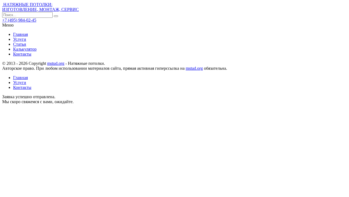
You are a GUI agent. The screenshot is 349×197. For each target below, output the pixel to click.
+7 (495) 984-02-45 (19, 20)
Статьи (19, 44)
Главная (20, 34)
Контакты (22, 54)
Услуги (19, 39)
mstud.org (55, 63)
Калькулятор (25, 49)
